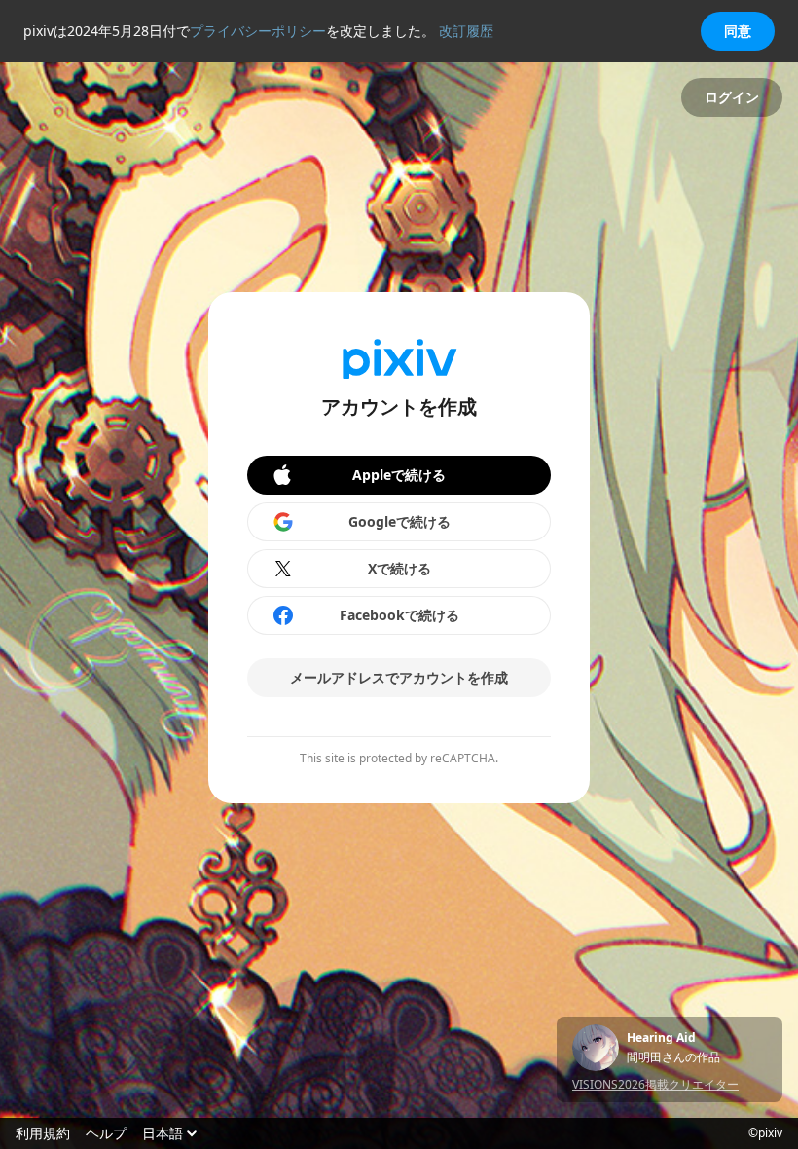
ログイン (732, 97)
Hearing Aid (661, 1038)
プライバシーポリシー (258, 30)
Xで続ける (399, 568)
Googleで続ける (399, 521)
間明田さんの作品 (673, 1057)
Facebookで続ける (399, 615)
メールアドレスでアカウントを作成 (399, 677)
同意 (737, 30)
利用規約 (43, 1133)
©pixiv (765, 1133)
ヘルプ (106, 1133)
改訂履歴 (466, 30)
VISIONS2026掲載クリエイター (655, 1084)
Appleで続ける (399, 474)
